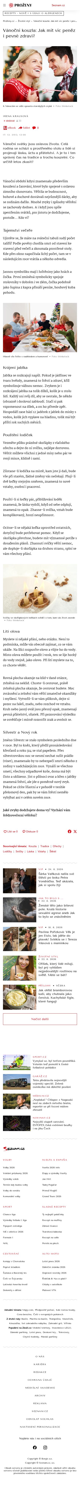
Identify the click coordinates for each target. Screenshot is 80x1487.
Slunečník (67, 1319)
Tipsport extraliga (12, 1226)
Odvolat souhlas (40, 1419)
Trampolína (54, 1319)
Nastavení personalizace (40, 1427)
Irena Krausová (15, 116)
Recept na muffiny (52, 1220)
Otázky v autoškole (52, 1284)
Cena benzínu (24, 1314)
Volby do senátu (11, 1190)
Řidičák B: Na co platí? (54, 1278)
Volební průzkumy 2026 (15, 1173)
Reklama (40, 1403)
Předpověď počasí (44, 1310)
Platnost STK (49, 1290)
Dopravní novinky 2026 (54, 1273)
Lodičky (7, 851)
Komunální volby (11, 1196)
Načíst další (40, 1019)
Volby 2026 (9, 1167)
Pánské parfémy (49, 1336)
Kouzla (33, 846)
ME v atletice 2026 (13, 1231)
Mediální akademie (40, 1387)
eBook (12, 127)
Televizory (63, 1332)
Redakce (40, 1372)
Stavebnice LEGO (61, 1328)
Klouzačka (14, 1323)
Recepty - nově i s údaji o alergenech (33, 13)
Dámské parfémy (19, 1332)
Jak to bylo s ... (51, 898)
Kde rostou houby (65, 1310)
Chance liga (9, 1214)
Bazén (24, 1319)
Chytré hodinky (31, 1336)
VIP (41, 869)
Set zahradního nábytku (34, 1323)
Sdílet (26, 127)
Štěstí (52, 851)
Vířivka (67, 1323)
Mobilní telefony (41, 1328)
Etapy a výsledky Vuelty (54, 1173)
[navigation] (4, 5)
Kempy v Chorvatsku (14, 1261)
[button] (40, 74)
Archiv (40, 1395)
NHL (5, 1243)
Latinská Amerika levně (15, 1284)
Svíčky (19, 851)
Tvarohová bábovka (52, 1231)
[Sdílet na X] (75, 831)
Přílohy (45, 985)
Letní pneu (35, 1332)
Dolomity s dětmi (12, 1290)
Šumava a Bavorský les (15, 1273)
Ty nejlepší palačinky (53, 1214)
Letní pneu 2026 (51, 1261)
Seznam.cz (58, 5)
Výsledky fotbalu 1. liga (15, 1220)
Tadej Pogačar (49, 1185)
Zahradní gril (55, 1323)
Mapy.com (27, 1310)
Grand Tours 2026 (51, 1196)
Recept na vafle (50, 1237)
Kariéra (40, 1364)
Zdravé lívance (50, 1226)
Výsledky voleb (10, 1179)
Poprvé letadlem (11, 1267)
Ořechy (57, 846)
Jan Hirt (46, 1179)
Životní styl (48, 956)
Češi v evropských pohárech (48, 1314)
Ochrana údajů (40, 1380)
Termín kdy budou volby (15, 1185)
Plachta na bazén (38, 1319)
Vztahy (42, 851)
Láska (30, 851)
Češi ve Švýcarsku (12, 1278)
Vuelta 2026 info (51, 1167)
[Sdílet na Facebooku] (69, 831)
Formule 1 (8, 1237)
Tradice (44, 846)
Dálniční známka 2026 (53, 1267)
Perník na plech (50, 1243)
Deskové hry (50, 1332)
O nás (40, 1356)
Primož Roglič (49, 1190)
